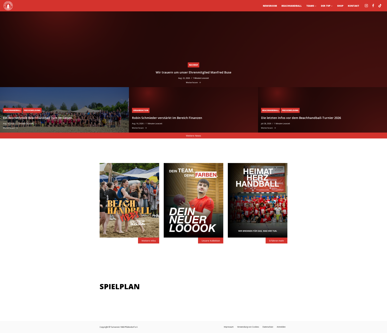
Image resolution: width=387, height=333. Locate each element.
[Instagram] (366, 5)
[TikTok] (380, 5)
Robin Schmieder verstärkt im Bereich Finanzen (167, 118)
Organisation (140, 110)
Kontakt (353, 5)
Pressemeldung (32, 110)
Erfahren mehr (276, 240)
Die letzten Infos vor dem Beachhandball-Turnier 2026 (301, 118)
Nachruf (193, 65)
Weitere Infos (148, 240)
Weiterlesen (192, 82)
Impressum (229, 327)
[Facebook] (373, 5)
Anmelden (281, 327)
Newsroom (270, 5)
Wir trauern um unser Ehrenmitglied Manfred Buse (193, 72)
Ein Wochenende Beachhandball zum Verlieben (37, 118)
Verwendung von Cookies (248, 327)
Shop (340, 5)
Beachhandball (291, 5)
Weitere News (193, 135)
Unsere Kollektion (211, 240)
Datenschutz (268, 327)
